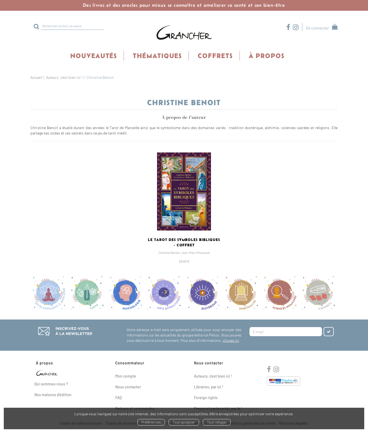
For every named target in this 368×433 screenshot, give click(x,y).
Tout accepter (184, 422)
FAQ (118, 397)
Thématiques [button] (157, 55)
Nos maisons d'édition (52, 394)
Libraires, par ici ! (208, 387)
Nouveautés (93, 55)
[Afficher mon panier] (334, 27)
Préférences (151, 422)
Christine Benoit (169, 252)
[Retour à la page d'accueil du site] (184, 33)
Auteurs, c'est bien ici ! (64, 77)
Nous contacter (128, 387)
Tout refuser (217, 422)
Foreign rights (206, 397)
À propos (266, 55)
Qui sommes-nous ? (51, 384)
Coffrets (215, 55)
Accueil (36, 77)
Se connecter (317, 28)
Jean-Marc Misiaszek (195, 252)
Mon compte (125, 376)
